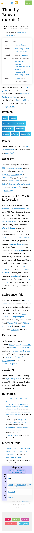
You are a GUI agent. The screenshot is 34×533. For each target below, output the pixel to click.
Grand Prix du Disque (20, 238)
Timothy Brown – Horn (13, 457)
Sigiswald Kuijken (9, 364)
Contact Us (16, 519)
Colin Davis (8, 190)
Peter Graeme (25, 326)
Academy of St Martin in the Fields (15, 209)
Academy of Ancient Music (19, 348)
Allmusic (27, 448)
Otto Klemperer (17, 174)
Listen (28, 2)
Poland (29, 484)
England (23, 45)
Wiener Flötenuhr (8, 228)
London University (21, 51)
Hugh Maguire (18, 317)
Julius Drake (15, 276)
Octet (4, 238)
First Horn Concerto (23, 345)
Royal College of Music (22, 49)
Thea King (15, 329)
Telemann (19, 250)
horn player (24, 55)
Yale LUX (10, 497)
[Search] (16, 2)
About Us (25, 519)
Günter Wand (7, 178)
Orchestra (13, 118)
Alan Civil (9, 153)
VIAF (12, 478)
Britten (4, 184)
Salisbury (17, 45)
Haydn (11, 345)
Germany (10, 484)
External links (25, 134)
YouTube (16, 409)
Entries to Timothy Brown (14, 448)
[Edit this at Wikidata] (17, 472)
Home (8, 519)
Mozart (14, 222)
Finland (14, 487)
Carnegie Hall (12, 181)
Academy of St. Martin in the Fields (14, 123)
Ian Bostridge (16, 187)
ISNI (9, 478)
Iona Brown (18, 78)
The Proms (27, 178)
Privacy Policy (23, 524)
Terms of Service (11, 524)
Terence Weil (12, 323)
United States (18, 484)
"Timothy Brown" (15, 399)
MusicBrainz (11, 491)
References (15, 134)
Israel (10, 487)
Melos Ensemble (20, 72)
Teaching (6, 134)
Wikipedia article (25, 501)
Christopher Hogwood (21, 351)
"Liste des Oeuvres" (12, 435)
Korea (24, 484)
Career (5, 118)
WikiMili (5, 3)
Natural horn (20, 129)
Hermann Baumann (17, 244)
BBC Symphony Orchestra (12, 168)
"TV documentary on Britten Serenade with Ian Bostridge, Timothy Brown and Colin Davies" (18, 407)
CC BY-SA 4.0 (23, 503)
